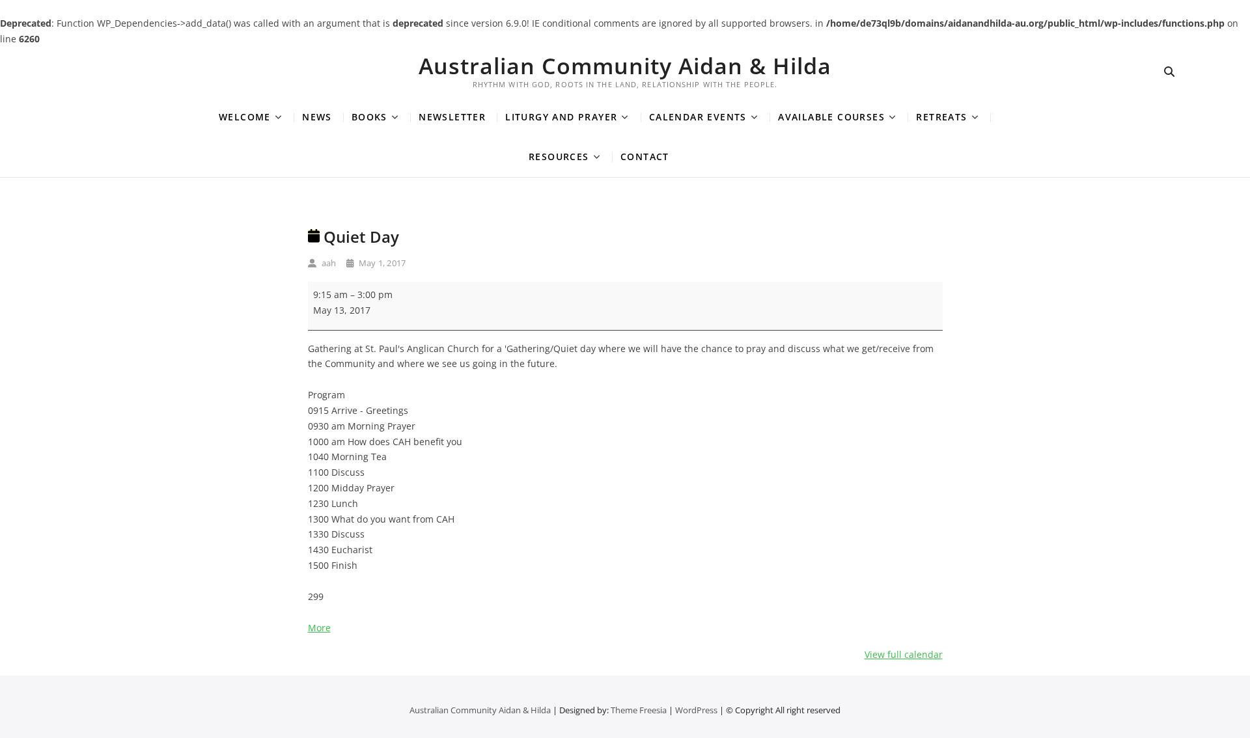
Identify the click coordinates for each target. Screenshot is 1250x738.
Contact (644, 156)
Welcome (245, 117)
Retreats (941, 117)
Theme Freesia (639, 710)
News (317, 117)
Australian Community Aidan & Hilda (625, 66)
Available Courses (831, 117)
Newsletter (452, 117)
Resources (559, 156)
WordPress (696, 710)
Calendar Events (698, 117)
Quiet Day (359, 236)
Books (369, 117)
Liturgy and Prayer (561, 117)
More (319, 628)
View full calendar (904, 654)
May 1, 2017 (381, 263)
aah (328, 263)
